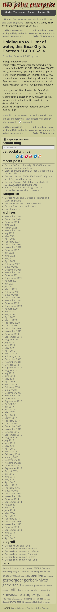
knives (8, 594)
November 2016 (13, 429)
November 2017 (13, 395)
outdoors (26, 598)
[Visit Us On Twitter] (17, 157)
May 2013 (10, 535)
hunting (5, 590)
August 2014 (11, 504)
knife (13, 589)
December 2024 (13, 219)
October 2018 (12, 364)
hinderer (49, 586)
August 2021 (11, 280)
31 (11, 568)
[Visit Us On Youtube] (30, 157)
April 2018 (10, 381)
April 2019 (10, 350)
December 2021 (13, 269)
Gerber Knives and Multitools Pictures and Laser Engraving (27, 199)
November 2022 (13, 247)
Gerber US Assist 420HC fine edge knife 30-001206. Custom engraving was (27, 183)
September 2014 (13, 501)
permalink (27, 122)
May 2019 (10, 347)
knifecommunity (27, 590)
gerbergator (48, 576)
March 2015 (11, 485)
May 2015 (10, 479)
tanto (27, 602)
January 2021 (11, 294)
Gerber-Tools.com (15, 12)
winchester (46, 602)
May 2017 (10, 412)
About (31, 12)
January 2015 (11, 490)
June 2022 (10, 255)
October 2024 (12, 222)
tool (40, 601)
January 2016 (11, 457)
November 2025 (13, 216)
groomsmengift (39, 586)
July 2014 (9, 507)
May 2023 (10, 236)
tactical (20, 601)
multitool (8, 598)
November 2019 (13, 331)
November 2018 (13, 361)
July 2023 (9, 233)
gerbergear (12, 580)
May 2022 (10, 258)
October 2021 (12, 275)
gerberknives (36, 580)
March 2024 (11, 227)
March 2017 (11, 417)
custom (46, 568)
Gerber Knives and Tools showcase (23, 203)
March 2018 (11, 384)
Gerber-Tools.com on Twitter (20, 556)
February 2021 (12, 292)
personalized (37, 598)
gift (23, 585)
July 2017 (9, 406)
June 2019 (10, 345)
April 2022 (10, 261)
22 (4, 568)
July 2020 (9, 311)
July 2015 (9, 473)
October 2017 (12, 398)
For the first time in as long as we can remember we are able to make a (24, 189)
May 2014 (10, 513)
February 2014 (12, 518)
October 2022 (12, 250)
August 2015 (11, 471)
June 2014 (10, 510)
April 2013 (10, 538)
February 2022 (12, 264)
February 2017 (12, 420)
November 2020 (13, 300)
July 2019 (9, 342)
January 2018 (11, 389)
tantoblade (33, 602)
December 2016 (13, 426)
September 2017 (13, 401)
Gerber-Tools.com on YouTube (21, 559)
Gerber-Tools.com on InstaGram (22, 551)
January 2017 (11, 423)
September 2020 (13, 306)
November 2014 (13, 496)
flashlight (28, 576)
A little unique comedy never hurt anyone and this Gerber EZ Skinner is (41, 33)
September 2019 (13, 336)
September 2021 (13, 278)
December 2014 (13, 493)
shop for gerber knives (18, 139)
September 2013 (13, 529)
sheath (5, 602)
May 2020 (10, 314)
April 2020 (10, 317)
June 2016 (10, 443)
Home (7, 19)
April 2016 (10, 448)
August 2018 (11, 370)
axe (15, 568)
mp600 (42, 595)
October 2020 (12, 303)
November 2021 (13, 272)
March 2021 (11, 289)
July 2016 (9, 440)
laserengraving (29, 595)
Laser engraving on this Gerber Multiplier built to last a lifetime (29, 172)
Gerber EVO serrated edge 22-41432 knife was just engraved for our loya (28, 166)
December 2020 (13, 297)
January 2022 (11, 266)
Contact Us (44, 12)
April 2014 (10, 515)
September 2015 (13, 468)
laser (16, 595)
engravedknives (42, 571)
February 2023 (12, 241)
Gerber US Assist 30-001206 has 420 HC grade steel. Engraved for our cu (28, 178)
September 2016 (13, 434)
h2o (4, 122)
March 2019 (11, 353)
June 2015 (10, 476)
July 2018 (9, 373)
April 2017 (10, 415)
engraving (8, 575)
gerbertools (11, 584)
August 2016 (11, 437)
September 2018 (13, 367)
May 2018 (10, 378)
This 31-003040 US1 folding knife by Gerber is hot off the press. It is (14, 33)
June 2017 (10, 409)
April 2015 (10, 482)
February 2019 (12, 356)
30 (7, 568)
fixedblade (19, 576)
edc (19, 571)
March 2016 (11, 451)
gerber (47, 118)
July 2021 (9, 283)
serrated (47, 599)
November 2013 (13, 524)
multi (48, 595)
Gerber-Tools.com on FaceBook (21, 548)
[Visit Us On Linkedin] (35, 157)
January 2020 (11, 325)
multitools (18, 599)
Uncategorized (12, 209)
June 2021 (10, 286)
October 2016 (12, 431)
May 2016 (10, 445)
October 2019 (12, 334)
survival (12, 122)
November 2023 (13, 230)
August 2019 (11, 339)
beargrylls (37, 118)
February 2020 (12, 322)
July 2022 (9, 252)
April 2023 (10, 238)
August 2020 (11, 308)
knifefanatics (44, 590)
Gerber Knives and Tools (17, 545)
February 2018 (12, 387)
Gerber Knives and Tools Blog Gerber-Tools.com (30, 608)
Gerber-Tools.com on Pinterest (21, 554)
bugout (30, 568)
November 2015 (13, 462)
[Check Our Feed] (39, 157)
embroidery (28, 571)
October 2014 (12, 499)
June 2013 (10, 532)
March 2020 (11, 320)
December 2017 (13, 392)
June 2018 (10, 375)
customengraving (9, 571)
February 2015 (12, 487)
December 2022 (13, 244)
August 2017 (11, 403)
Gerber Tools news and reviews (21, 206)
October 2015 (12, 465)
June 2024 (10, 224)
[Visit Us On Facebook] (22, 157)
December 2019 (13, 328)
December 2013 (13, 521)
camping (38, 567)
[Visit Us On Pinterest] (26, 157)
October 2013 (12, 527)
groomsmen (29, 586)
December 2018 (13, 359)
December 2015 (13, 459)
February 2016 (12, 454)
